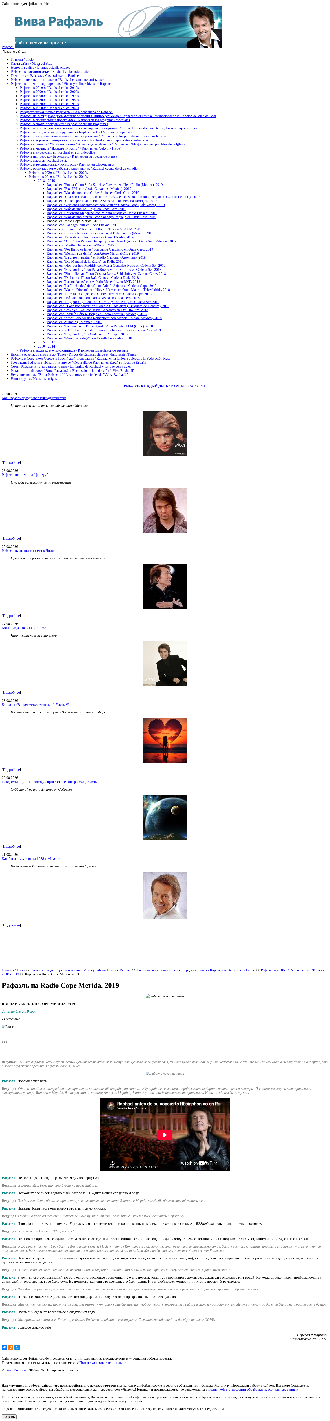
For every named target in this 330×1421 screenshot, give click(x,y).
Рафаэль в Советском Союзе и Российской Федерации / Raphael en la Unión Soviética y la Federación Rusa (90, 358)
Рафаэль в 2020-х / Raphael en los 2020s (58, 172)
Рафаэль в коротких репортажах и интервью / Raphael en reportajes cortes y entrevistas (84, 140)
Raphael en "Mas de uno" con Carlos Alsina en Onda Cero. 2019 (93, 193)
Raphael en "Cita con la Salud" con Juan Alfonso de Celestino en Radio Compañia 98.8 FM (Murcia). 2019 (123, 197)
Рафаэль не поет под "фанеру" (25, 475)
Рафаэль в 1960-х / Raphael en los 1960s (49, 108)
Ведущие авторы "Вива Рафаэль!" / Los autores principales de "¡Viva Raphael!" (69, 374)
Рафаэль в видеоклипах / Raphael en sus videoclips (57, 152)
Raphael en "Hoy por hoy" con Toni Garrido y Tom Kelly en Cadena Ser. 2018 (103, 302)
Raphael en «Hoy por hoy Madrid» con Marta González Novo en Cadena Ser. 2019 (106, 265)
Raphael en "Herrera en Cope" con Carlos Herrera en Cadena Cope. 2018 (99, 294)
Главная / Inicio (22, 59)
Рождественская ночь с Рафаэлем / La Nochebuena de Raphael (66, 112)
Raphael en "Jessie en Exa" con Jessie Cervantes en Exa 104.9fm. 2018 (97, 310)
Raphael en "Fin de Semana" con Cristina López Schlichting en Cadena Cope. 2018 (106, 273)
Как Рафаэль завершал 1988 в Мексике (31, 858)
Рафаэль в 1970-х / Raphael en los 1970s (49, 104)
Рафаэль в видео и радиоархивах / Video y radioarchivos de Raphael (61, 84)
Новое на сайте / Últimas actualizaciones (40, 67)
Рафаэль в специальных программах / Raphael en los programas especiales (75, 120)
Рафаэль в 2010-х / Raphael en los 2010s (49, 88)
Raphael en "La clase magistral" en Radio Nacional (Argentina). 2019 (96, 257)
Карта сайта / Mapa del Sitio (31, 63)
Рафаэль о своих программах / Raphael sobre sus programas (64, 124)
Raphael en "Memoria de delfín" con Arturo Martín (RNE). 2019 (93, 253)
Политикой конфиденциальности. (105, 1362)
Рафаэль (8, 47)
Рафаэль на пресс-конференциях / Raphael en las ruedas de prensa (68, 156)
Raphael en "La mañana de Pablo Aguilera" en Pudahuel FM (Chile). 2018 (100, 326)
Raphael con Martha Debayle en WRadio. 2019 (80, 245)
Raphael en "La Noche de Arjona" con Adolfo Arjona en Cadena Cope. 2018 (101, 286)
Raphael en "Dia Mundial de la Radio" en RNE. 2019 (85, 261)
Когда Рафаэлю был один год (24, 628)
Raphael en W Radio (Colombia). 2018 (74, 322)
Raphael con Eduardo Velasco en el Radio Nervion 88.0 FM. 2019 (94, 229)
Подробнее (11, 462)
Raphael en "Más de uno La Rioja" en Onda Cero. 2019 (86, 209)
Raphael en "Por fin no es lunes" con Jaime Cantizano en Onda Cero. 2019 (100, 249)
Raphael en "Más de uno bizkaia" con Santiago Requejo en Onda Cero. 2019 (101, 217)
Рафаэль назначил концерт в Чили (28, 550)
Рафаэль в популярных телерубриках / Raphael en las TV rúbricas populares (76, 132)
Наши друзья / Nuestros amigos (34, 379)
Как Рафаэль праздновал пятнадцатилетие (34, 398)
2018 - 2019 (46, 181)
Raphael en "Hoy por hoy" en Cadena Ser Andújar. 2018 (87, 334)
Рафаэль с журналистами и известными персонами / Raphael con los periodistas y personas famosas (93, 136)
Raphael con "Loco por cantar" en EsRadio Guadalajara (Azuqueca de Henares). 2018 (108, 306)
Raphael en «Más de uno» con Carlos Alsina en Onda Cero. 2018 (93, 298)
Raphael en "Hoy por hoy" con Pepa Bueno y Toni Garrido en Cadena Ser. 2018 (104, 269)
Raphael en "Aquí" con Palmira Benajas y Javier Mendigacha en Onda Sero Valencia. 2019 (111, 241)
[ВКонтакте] (4, 1347)
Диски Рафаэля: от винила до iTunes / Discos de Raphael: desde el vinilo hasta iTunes (73, 354)
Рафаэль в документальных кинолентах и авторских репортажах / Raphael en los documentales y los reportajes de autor (108, 128)
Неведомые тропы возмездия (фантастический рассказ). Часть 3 (50, 782)
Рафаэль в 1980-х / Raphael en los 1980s (49, 100)
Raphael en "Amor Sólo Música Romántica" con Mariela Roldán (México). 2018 (104, 318)
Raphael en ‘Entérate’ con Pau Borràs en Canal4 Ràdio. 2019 (90, 237)
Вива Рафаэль (15, 1370)
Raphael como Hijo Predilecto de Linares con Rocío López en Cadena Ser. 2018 (104, 330)
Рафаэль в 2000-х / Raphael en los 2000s (49, 92)
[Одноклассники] (10, 1347)
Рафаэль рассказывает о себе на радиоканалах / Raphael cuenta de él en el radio (79, 168)
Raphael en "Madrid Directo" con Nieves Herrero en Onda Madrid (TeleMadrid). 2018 (108, 290)
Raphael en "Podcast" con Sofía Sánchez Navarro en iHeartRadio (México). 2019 (105, 185)
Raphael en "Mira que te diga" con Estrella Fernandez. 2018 (89, 338)
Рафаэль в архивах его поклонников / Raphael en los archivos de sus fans (74, 350)
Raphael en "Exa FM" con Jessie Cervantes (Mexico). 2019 (89, 189)
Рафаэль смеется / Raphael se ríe (43, 160)
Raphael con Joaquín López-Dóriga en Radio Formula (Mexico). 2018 (97, 314)
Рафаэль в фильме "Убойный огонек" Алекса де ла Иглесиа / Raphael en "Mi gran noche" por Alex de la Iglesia (102, 144)
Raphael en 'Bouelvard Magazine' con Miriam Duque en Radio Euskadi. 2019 (102, 213)
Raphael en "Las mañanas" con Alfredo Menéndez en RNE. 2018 (93, 282)
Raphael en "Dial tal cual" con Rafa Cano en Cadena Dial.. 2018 (93, 277)
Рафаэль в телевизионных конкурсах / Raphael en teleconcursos (67, 164)
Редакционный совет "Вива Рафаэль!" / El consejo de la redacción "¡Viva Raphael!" (73, 370)
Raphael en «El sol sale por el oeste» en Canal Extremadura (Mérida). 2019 (100, 233)
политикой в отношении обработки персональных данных (253, 1389)
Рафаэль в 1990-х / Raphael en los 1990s (49, 96)
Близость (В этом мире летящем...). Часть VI (35, 704)
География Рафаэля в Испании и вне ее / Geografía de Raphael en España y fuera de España (78, 362)
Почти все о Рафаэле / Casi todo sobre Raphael (45, 75)
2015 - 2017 (46, 342)
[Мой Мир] (17, 1347)
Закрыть (9, 1417)
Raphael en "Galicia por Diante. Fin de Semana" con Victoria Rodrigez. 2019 (102, 201)
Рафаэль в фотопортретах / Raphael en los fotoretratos (50, 71)
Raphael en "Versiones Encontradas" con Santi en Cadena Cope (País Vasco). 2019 (106, 205)
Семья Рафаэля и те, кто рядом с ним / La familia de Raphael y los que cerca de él (71, 366)
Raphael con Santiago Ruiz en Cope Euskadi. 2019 (83, 225)
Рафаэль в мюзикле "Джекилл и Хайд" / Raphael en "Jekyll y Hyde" (70, 148)
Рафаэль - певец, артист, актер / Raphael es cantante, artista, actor (58, 79)
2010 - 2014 (46, 346)
